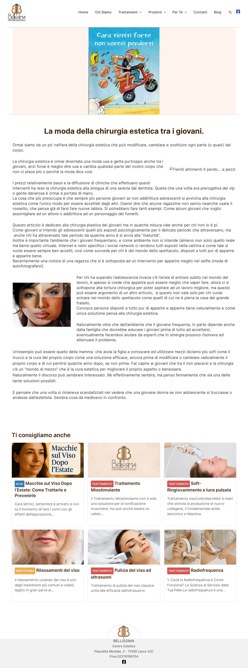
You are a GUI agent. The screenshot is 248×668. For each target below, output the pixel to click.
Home (83, 12)
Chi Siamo (103, 12)
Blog (217, 12)
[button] (230, 12)
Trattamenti (128, 12)
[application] (140, 12)
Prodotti (155, 12)
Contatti (200, 12)
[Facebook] (238, 11)
